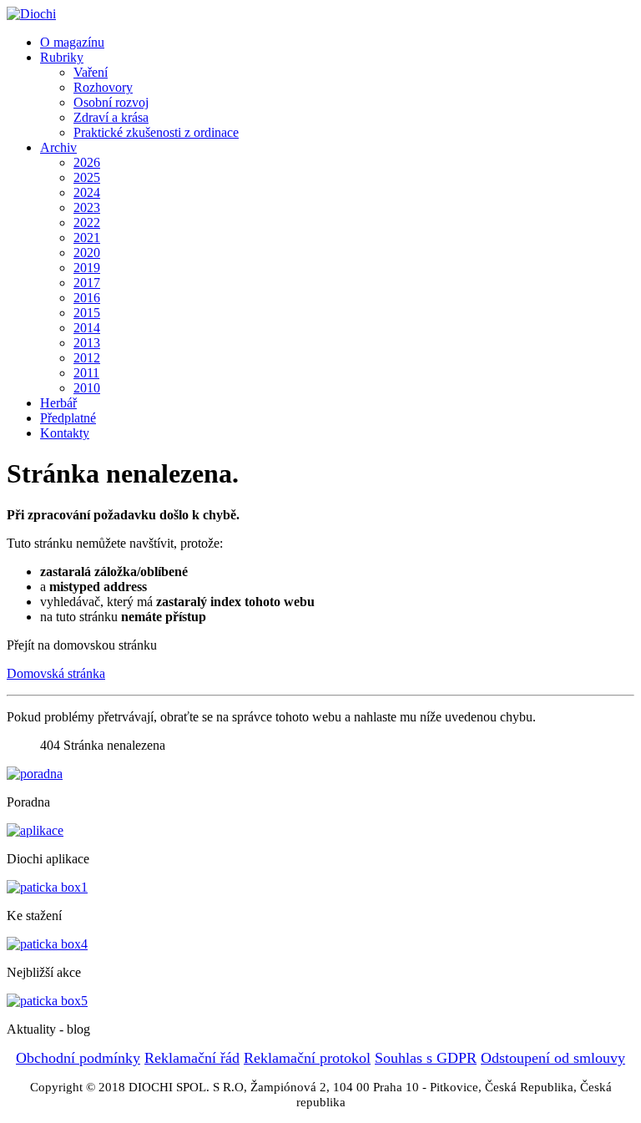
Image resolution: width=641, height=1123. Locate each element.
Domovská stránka (56, 673)
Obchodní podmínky (78, 1058)
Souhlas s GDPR (426, 1058)
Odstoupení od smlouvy (553, 1058)
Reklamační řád (192, 1058)
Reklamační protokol (307, 1058)
